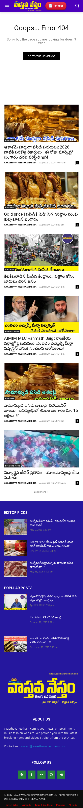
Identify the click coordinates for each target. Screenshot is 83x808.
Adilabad (9, 269)
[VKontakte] (61, 774)
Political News (12, 331)
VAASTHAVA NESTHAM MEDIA (20, 162)
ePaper (56, 5)
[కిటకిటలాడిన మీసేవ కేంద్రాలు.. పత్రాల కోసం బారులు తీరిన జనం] (41, 252)
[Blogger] (22, 774)
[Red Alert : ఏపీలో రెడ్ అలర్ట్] (15, 623)
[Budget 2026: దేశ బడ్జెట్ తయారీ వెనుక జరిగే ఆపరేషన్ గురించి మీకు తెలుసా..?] (15, 548)
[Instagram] (51, 774)
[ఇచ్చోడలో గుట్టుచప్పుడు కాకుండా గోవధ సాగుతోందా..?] (15, 569)
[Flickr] (41, 774)
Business (9, 140)
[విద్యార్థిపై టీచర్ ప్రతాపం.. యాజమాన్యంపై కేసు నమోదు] (41, 448)
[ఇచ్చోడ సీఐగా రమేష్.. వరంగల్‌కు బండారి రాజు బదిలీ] (15, 527)
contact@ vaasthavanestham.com (42, 746)
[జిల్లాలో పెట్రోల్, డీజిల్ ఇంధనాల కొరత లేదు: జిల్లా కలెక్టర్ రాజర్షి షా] (15, 602)
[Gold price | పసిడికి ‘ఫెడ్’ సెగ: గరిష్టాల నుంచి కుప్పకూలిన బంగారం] (41, 190)
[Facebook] (31, 774)
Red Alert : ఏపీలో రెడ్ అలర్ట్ (46, 617)
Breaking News (12, 465)
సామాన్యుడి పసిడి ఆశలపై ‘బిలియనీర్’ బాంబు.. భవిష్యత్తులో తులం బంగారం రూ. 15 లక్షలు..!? (41, 410)
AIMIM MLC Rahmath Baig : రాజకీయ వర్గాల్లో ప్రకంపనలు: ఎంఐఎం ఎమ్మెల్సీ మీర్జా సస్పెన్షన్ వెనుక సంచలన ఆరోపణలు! (38, 343)
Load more (40, 491)
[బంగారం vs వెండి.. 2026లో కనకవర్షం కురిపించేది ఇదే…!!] (15, 644)
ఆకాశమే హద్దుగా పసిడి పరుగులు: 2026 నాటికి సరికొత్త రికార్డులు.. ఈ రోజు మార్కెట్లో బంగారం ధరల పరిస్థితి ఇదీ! (38, 152)
